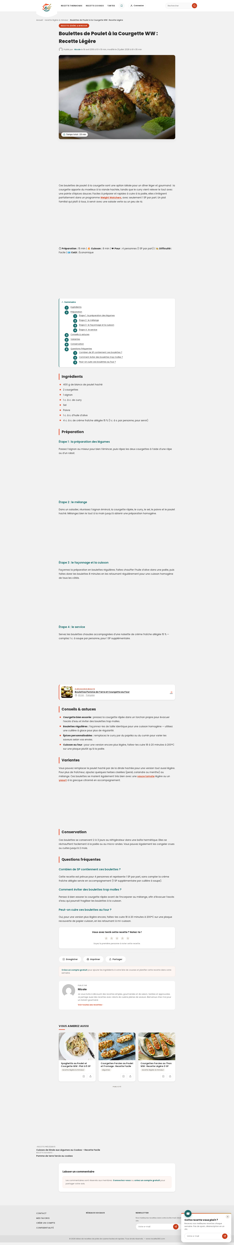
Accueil (39, 20)
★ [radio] (106, 938)
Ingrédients (76, 307)
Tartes (111, 5)
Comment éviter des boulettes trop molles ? (101, 357)
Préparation (76, 311)
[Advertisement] (117, 162)
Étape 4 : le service (88, 329)
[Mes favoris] (121, 6)
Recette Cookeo (95, 5)
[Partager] (90, 1076)
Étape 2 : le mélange (89, 320)
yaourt (63, 780)
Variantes (75, 339)
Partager (117, 959)
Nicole (77, 49)
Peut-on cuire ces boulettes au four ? (97, 361)
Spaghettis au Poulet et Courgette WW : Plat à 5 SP (76, 1065)
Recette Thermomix (71, 5)
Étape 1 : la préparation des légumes (97, 315)
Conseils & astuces (80, 334)
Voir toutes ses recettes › (90, 1004)
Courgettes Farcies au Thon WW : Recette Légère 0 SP (156, 1065)
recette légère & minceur (56, 20)
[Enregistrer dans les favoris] (84, 1076)
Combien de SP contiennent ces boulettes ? (100, 352)
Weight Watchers (110, 197)
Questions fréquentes (81, 348)
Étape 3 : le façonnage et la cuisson (96, 325)
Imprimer (95, 959)
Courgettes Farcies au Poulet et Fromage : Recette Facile (117, 1065)
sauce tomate (146, 776)
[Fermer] (228, 1217)
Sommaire (70, 302)
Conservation (77, 344)
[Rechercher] (194, 5)
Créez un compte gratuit (74, 970)
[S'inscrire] (224, 1236)
